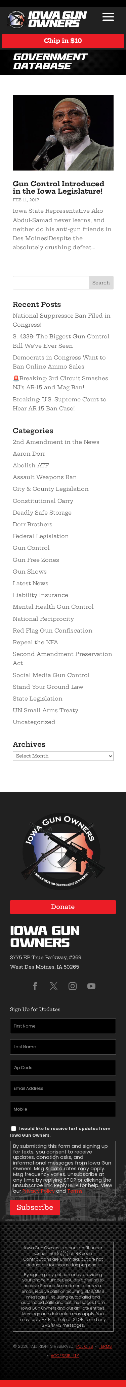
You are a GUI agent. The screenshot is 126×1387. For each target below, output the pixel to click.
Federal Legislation (41, 536)
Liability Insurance (40, 595)
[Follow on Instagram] (73, 986)
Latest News (30, 583)
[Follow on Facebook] (35, 986)
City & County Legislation (51, 488)
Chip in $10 (63, 41)
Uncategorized (34, 722)
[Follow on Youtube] (91, 986)
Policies (84, 1346)
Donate (63, 907)
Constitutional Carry (43, 501)
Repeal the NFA (35, 642)
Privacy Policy (39, 1191)
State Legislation (37, 698)
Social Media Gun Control (51, 675)
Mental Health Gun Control (53, 606)
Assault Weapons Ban (45, 477)
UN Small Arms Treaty (45, 710)
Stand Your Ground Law (48, 686)
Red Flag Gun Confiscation (52, 630)
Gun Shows (30, 571)
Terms (75, 1191)
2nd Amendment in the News (56, 442)
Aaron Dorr (29, 453)
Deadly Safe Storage (42, 512)
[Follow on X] (54, 986)
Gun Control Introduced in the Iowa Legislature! (58, 187)
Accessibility (65, 1356)
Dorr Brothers (32, 524)
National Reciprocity (43, 618)
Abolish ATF (31, 465)
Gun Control (31, 547)
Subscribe (35, 1207)
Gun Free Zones (36, 559)
